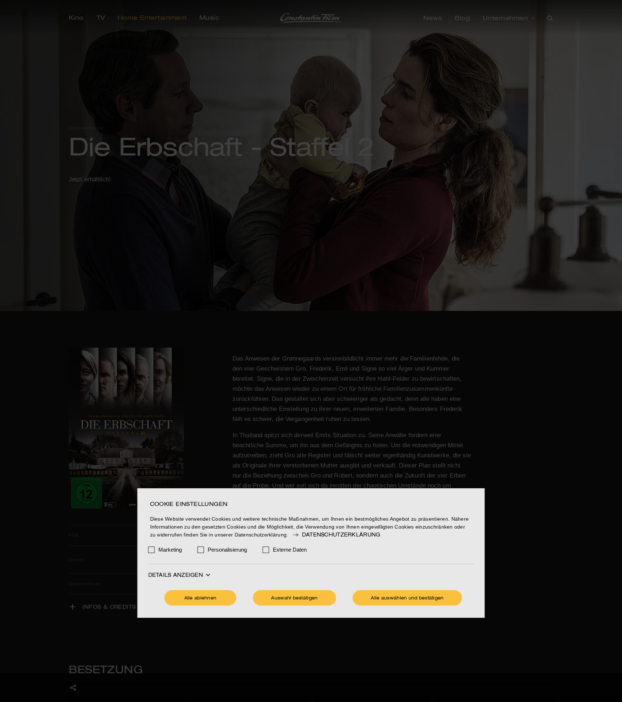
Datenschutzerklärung (341, 535)
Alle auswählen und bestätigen (407, 598)
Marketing (170, 550)
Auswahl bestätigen (294, 598)
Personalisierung (227, 550)
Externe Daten (290, 550)
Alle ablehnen (200, 598)
